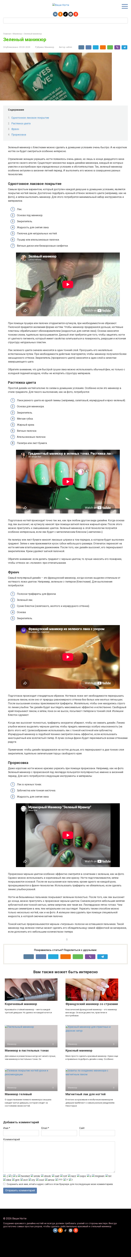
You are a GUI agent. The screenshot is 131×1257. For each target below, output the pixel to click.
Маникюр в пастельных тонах (27, 1050)
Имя (6, 1128)
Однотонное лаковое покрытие (30, 117)
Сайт (82, 1128)
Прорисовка (18, 134)
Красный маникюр (79, 1050)
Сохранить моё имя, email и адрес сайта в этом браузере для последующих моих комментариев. (60, 1184)
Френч (15, 129)
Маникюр (49, 47)
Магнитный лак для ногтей (86, 1094)
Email (45, 1128)
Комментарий (11, 1139)
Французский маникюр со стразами (92, 1004)
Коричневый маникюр (21, 1004)
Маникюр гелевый (18, 1094)
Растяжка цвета (21, 123)
